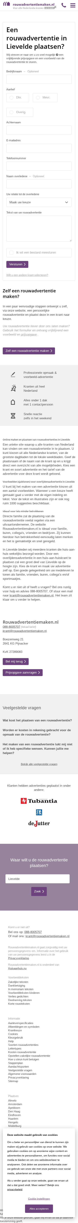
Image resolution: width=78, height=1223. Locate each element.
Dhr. (19, 97)
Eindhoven (14, 1115)
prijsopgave (29, 334)
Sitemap (13, 1081)
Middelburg (14, 1125)
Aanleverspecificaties (20, 1023)
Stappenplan (15, 1063)
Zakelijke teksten (18, 981)
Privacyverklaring (18, 958)
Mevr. (46, 97)
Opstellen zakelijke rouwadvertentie (29, 1055)
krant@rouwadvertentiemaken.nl (25, 631)
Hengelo (13, 1122)
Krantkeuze (15, 1030)
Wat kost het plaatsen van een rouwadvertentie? (37, 720)
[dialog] (39, 1172)
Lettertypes (14, 1048)
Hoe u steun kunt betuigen (23, 1059)
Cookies (13, 1033)
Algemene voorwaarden (22, 1073)
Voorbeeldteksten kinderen (24, 992)
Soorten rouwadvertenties (23, 1044)
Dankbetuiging (16, 985)
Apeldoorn (14, 1107)
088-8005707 (11, 627)
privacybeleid (14, 1189)
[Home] (30, 8)
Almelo (12, 1100)
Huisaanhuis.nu (17, 968)
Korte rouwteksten (19, 1003)
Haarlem (13, 1118)
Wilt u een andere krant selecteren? (27, 275)
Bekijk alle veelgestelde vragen (39, 764)
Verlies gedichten (18, 996)
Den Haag (14, 1111)
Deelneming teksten (20, 1000)
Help (11, 1041)
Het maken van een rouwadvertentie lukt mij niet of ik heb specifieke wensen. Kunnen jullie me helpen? (37, 749)
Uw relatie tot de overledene (22, 194)
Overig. (21, 112)
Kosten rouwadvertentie (22, 1052)
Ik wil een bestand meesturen (36, 252)
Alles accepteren (39, 1208)
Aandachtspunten (18, 1066)
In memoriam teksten (20, 989)
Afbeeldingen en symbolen (23, 1026)
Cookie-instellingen (39, 1198)
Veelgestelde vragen (20, 1070)
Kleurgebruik (15, 1037)
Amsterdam (15, 1104)
